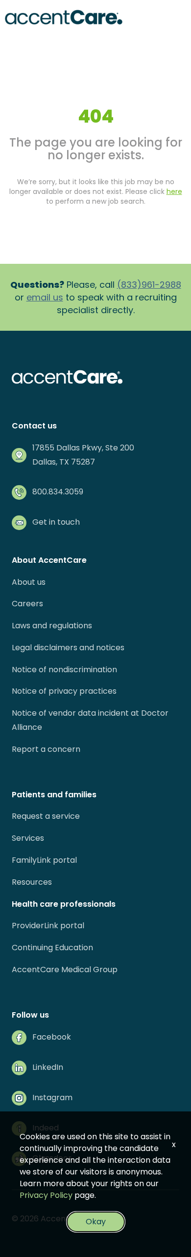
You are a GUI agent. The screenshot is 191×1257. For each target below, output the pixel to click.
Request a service (46, 816)
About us (29, 582)
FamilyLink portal (44, 860)
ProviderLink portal (48, 925)
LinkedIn (47, 1067)
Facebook (51, 1037)
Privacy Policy (46, 1195)
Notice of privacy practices (64, 691)
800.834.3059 (57, 491)
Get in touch (56, 522)
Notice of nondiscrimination (64, 669)
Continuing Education (52, 947)
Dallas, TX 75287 (63, 462)
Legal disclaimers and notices (68, 647)
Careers (27, 603)
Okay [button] (96, 1221)
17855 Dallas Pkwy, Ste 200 (83, 447)
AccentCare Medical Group (65, 969)
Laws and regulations (52, 625)
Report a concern (46, 749)
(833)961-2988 (149, 284)
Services (28, 838)
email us (44, 297)
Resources (32, 882)
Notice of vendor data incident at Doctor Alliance (90, 720)
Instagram (52, 1097)
